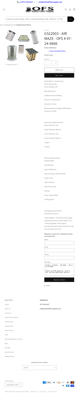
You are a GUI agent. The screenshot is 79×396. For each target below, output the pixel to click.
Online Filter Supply (14, 391)
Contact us (8, 313)
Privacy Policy (9, 322)
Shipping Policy (9, 356)
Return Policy (9, 330)
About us (8, 309)
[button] (4, 9)
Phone (46, 254)
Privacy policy (43, 391)
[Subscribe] (55, 367)
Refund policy (34, 391)
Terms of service (53, 391)
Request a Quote (59, 280)
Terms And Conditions (12, 317)
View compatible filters (58, 51)
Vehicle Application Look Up (13, 339)
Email (46, 247)
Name (46, 240)
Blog (6, 343)
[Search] (70, 19)
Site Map (7, 348)
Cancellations (9, 326)
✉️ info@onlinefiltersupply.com (49, 2)
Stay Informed (9, 352)
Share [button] (48, 285)
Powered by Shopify (24, 391)
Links (6, 335)
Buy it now (59, 75)
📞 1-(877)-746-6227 (25, 2)
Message (47, 262)
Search (7, 304)
